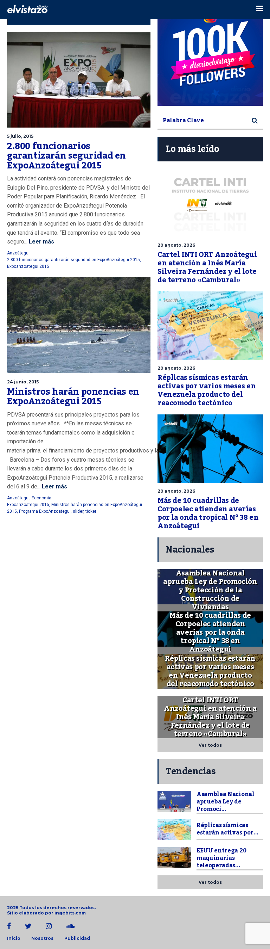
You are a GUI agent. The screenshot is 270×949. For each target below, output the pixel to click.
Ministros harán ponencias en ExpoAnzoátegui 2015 (73, 397)
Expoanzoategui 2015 (28, 266)
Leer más (40, 241)
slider (78, 511)
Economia (41, 497)
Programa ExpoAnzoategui (45, 511)
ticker (90, 511)
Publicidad (77, 938)
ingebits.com (70, 913)
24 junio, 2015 (23, 381)
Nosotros (42, 938)
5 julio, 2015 (20, 136)
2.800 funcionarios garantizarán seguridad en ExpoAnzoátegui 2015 (66, 155)
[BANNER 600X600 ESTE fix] (210, 53)
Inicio (13, 938)
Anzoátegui (18, 253)
